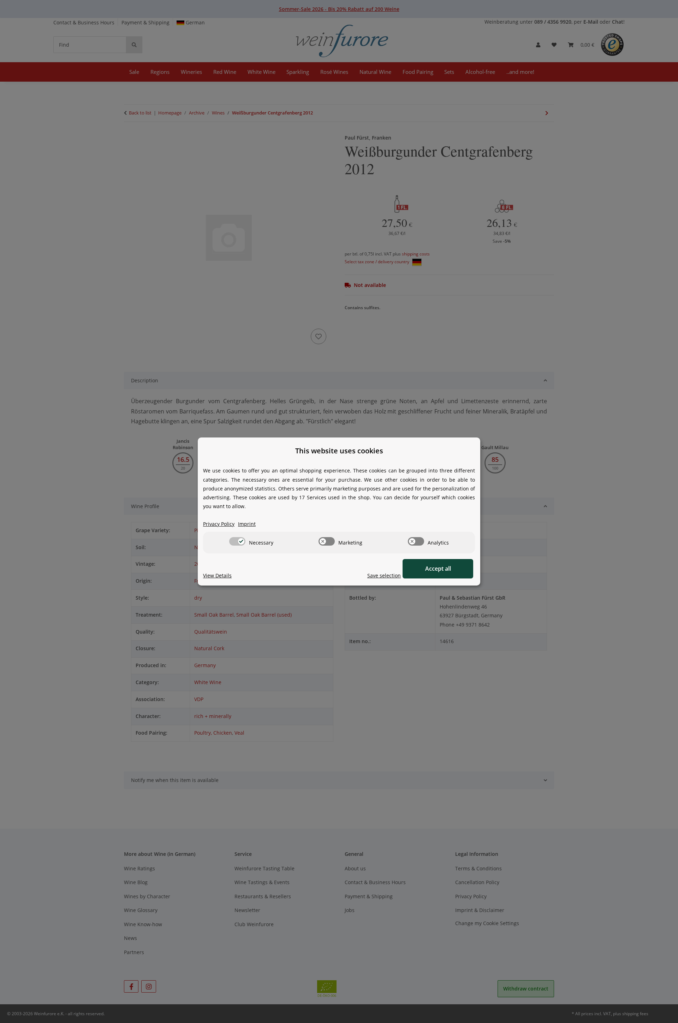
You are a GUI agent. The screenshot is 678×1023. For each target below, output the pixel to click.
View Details (217, 575)
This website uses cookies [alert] (339, 450)
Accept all (438, 568)
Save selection (384, 575)
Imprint (247, 524)
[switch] (237, 541)
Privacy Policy (218, 524)
